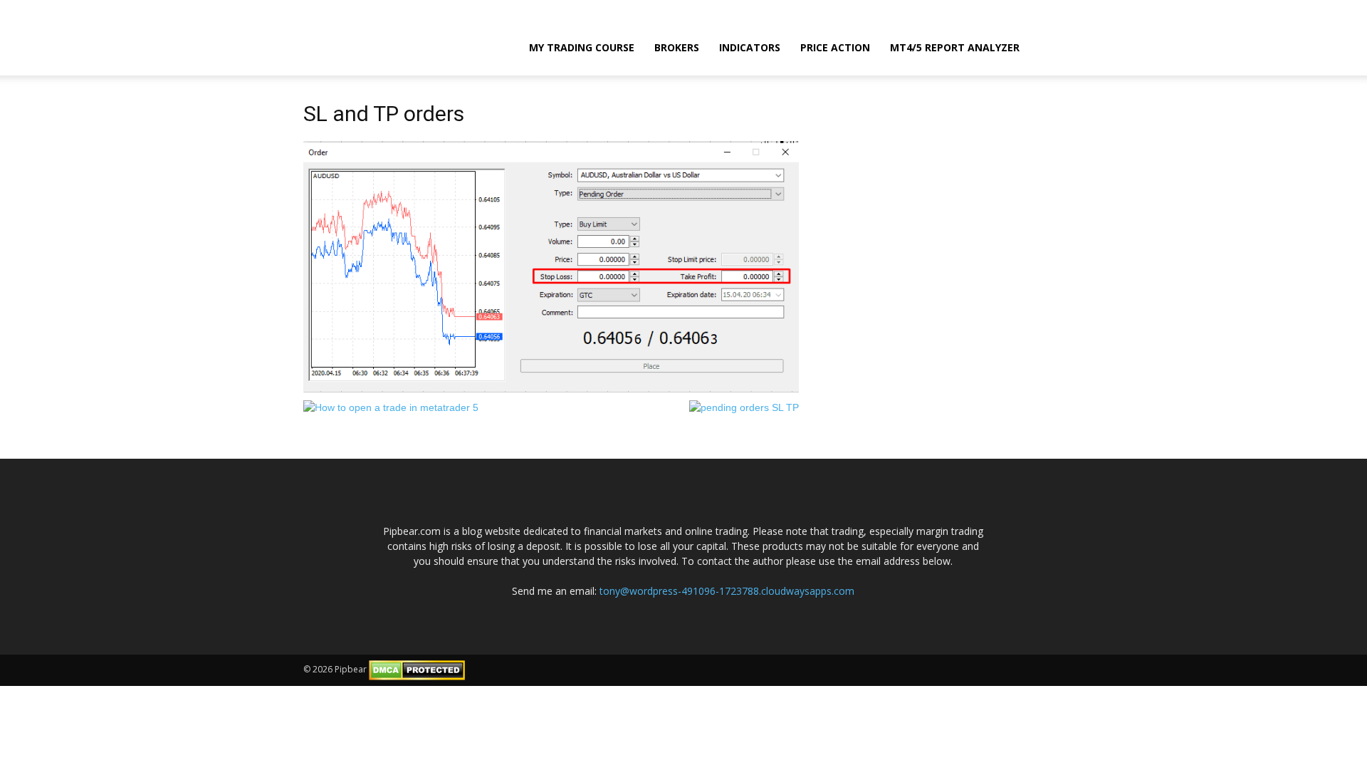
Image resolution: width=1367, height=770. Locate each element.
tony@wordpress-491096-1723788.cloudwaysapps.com (726, 591)
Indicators (749, 47)
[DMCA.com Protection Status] (417, 669)
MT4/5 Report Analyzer (955, 47)
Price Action (835, 47)
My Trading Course (581, 47)
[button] (1047, 46)
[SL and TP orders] (551, 265)
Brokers (676, 47)
